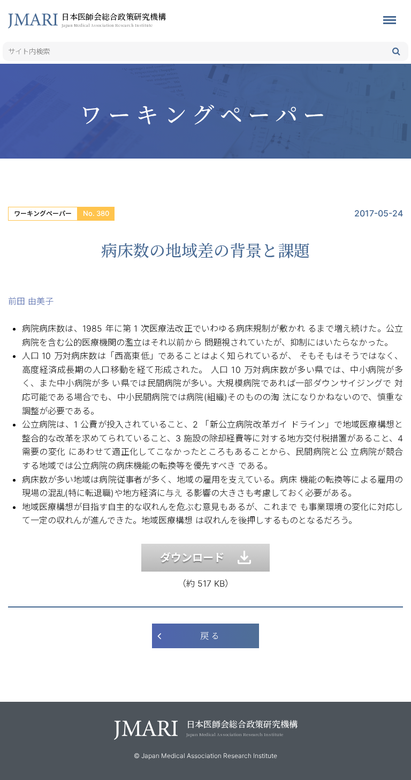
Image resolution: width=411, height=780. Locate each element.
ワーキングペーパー (43, 213)
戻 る (209, 635)
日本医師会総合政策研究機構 (114, 19)
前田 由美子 (31, 301)
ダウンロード (199, 557)
